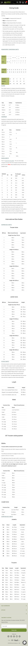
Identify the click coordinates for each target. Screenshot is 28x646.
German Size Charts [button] (6, 224)
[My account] (23, 2)
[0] (25, 2)
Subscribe (14, 630)
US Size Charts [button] (5, 361)
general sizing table (9, 160)
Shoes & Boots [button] (5, 158)
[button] (25, 643)
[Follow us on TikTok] (20, 636)
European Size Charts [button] (7, 516)
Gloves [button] (3, 85)
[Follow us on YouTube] (17, 636)
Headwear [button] (4, 116)
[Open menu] (2, 2)
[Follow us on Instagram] (11, 636)
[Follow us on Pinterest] (14, 636)
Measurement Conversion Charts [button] (10, 49)
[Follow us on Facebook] (8, 636)
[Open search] (17, 2)
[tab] (14, 49)
